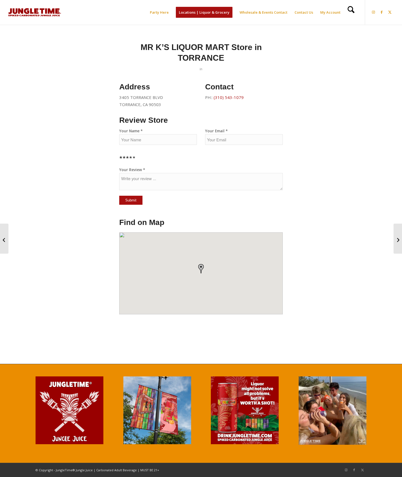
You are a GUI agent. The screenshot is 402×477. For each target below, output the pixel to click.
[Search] (351, 12)
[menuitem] (159, 12)
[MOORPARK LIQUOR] (4, 239)
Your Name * (131, 130)
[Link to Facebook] (382, 12)
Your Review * (132, 169)
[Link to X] (390, 12)
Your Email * (216, 130)
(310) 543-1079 (229, 97)
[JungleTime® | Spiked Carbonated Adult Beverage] (35, 12)
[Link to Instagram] (373, 12)
